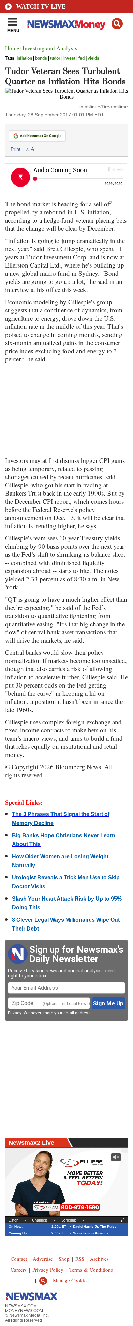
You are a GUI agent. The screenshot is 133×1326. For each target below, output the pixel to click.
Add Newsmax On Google (40, 136)
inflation (24, 58)
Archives (99, 1258)
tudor (55, 58)
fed (81, 58)
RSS (79, 1258)
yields (93, 58)
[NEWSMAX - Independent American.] (66, 24)
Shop (64, 1258)
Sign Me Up (108, 1003)
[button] (117, 23)
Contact (19, 1258)
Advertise (43, 1258)
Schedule (69, 1220)
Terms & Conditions (91, 1269)
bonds (41, 58)
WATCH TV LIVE (41, 6)
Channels (40, 1220)
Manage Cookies (71, 1280)
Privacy (14, 1012)
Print (15, 149)
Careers (19, 1269)
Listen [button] (13, 1220)
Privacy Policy (47, 1269)
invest (69, 58)
